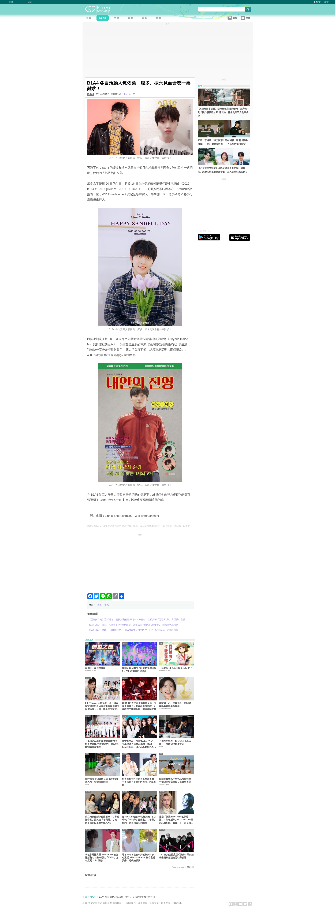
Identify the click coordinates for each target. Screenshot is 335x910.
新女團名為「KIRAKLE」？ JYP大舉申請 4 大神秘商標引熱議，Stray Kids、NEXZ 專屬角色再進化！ (139, 744)
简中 (326, 2)
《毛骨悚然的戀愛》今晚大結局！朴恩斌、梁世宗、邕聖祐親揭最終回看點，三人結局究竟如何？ (223, 170)
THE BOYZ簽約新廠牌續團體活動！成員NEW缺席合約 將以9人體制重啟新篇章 (102, 744)
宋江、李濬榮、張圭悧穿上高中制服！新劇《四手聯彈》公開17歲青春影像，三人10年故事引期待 (223, 142)
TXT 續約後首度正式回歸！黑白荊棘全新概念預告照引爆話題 (176, 856)
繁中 (318, 2)
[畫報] (159, 18)
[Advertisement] (140, 562)
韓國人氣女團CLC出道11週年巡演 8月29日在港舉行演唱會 (139, 670)
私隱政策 (154, 903)
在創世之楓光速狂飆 (95, 668)
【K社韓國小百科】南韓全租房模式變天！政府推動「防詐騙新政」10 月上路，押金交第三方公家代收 (223, 112)
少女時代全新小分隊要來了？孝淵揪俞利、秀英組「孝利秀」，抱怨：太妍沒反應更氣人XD (102, 819)
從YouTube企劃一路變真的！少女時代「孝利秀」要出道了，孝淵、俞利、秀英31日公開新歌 (139, 819)
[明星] (117, 18)
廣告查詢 (165, 903)
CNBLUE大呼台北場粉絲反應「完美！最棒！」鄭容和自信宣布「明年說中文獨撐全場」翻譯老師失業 (139, 706)
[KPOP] (103, 18)
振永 (107, 605)
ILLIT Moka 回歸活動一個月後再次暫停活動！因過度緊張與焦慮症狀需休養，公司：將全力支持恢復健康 (102, 706)
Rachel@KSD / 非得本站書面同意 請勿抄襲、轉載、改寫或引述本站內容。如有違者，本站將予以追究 (138, 526)
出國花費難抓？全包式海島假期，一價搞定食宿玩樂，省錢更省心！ (176, 780)
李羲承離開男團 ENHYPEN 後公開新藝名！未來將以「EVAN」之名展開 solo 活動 (101, 857)
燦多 (99, 605)
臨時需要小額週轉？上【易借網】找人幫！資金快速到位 (102, 780)
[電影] (145, 18)
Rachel (127, 94)
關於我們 (131, 903)
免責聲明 (142, 903)
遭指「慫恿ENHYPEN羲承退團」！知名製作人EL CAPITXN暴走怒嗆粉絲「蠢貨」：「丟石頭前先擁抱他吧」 (176, 819)
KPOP (91, 94)
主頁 (85, 897)
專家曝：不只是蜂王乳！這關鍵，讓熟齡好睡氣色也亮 (176, 704)
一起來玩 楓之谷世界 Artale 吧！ (175, 668)
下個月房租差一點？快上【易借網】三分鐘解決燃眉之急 (175, 742)
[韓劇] (131, 18)
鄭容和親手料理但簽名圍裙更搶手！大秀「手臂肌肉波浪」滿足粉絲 (139, 781)
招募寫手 (177, 903)
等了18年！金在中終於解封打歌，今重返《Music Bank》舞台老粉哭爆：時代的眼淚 (139, 857)
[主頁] (89, 18)
